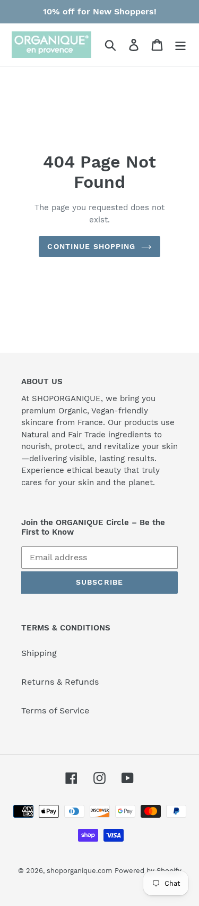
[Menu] (180, 45)
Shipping (39, 653)
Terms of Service (55, 710)
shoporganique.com (79, 871)
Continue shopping (91, 246)
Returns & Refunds (60, 682)
